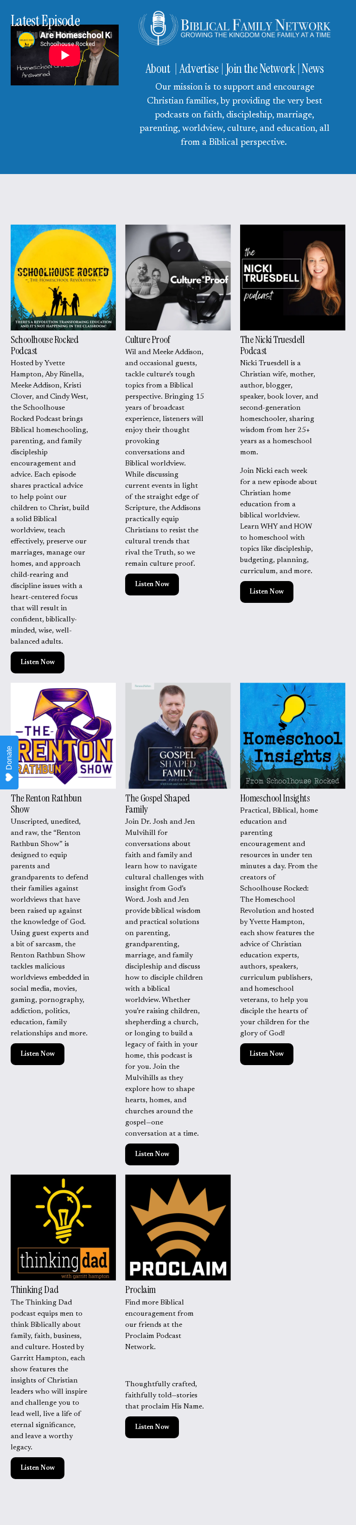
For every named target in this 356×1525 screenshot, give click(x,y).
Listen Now (37, 662)
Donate (9, 758)
